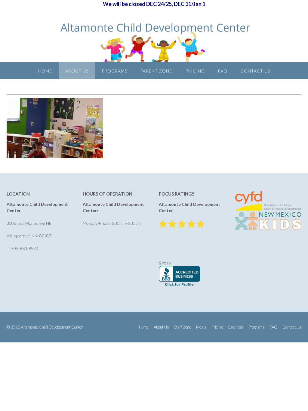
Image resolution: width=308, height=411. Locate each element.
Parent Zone (156, 70)
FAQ (222, 70)
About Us (76, 70)
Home (45, 70)
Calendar (235, 327)
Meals (201, 327)
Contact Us (255, 70)
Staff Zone (182, 327)
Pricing (195, 70)
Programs (114, 70)
